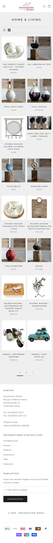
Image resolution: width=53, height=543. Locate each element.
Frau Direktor (13, 266)
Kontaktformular (10, 440)
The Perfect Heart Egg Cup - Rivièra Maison (14, 66)
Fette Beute (14, 186)
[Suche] (44, 6)
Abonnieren (15, 499)
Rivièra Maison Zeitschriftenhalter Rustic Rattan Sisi (39, 226)
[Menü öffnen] (4, 6)
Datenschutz (8, 454)
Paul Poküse (39, 107)
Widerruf (7, 450)
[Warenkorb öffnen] (49, 6)
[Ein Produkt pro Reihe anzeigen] (4, 30)
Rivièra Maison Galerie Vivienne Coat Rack (14, 146)
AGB (5, 459)
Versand (7, 445)
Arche (39, 266)
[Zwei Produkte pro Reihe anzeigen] (9, 30)
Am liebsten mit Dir (39, 64)
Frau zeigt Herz (13, 107)
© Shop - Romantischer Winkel (26, 513)
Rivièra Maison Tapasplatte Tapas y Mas (14, 226)
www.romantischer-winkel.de (16, 425)
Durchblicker (39, 186)
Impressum (8, 464)
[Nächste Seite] (33, 373)
